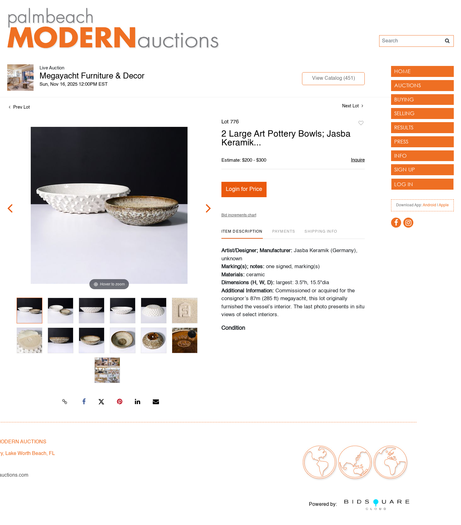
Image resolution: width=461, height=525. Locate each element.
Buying (404, 99)
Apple (444, 205)
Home (402, 71)
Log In (403, 184)
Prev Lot (21, 107)
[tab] (242, 234)
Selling (404, 113)
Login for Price (244, 189)
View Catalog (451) (333, 78)
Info (400, 155)
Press (401, 141)
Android (429, 205)
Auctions (407, 85)
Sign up (404, 169)
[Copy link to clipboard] (65, 402)
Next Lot (351, 106)
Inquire (358, 160)
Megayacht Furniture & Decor (92, 76)
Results (403, 127)
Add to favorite (361, 123)
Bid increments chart (238, 215)
